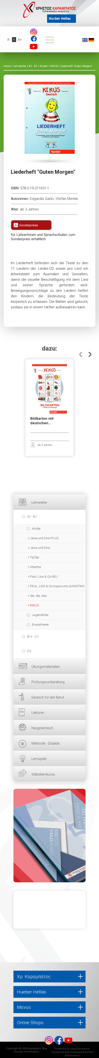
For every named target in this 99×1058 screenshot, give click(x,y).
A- (8, 40)
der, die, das (38, 596)
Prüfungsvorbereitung (48, 682)
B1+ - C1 (33, 636)
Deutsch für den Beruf (47, 697)
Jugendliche (40, 615)
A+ (20, 40)
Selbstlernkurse (43, 774)
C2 (29, 651)
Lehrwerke (39, 502)
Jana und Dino (40, 548)
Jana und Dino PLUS (44, 538)
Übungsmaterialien (45, 667)
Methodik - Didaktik (45, 743)
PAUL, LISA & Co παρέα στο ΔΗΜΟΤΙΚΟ (57, 586)
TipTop (34, 557)
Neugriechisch (42, 728)
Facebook (34, 39)
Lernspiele (39, 759)
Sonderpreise (28, 225)
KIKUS (34, 605)
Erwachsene (40, 624)
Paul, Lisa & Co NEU (44, 576)
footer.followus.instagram (33, 32)
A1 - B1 (32, 516)
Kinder (36, 528)
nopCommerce (80, 1048)
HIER (49, 835)
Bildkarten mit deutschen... (42, 421)
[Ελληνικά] (85, 40)
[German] (91, 40)
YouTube (33, 46)
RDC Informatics (79, 1054)
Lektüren (37, 713)
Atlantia (35, 567)
